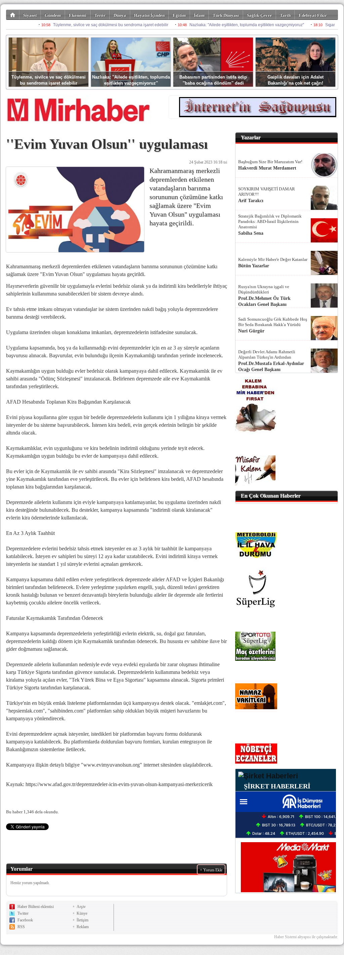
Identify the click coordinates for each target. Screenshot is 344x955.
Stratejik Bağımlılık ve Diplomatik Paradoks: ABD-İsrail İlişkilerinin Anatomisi (270, 221)
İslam (199, 15)
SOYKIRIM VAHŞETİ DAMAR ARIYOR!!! (266, 191)
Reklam (83, 926)
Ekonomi (77, 15)
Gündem (53, 15)
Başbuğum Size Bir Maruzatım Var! (270, 161)
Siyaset (30, 15)
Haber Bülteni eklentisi (35, 906)
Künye (82, 913)
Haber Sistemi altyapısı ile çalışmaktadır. (306, 937)
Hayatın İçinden (149, 15)
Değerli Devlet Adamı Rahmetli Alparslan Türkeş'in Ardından (266, 354)
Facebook (25, 920)
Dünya (120, 15)
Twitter (23, 913)
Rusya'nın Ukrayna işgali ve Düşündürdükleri (263, 289)
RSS (21, 926)
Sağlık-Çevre (259, 15)
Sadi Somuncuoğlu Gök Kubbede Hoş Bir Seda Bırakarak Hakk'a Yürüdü (272, 322)
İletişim (82, 920)
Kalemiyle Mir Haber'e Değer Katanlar (272, 259)
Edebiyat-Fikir (313, 15)
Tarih (285, 15)
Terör (99, 15)
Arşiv (81, 906)
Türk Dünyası (226, 15)
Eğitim (179, 15)
